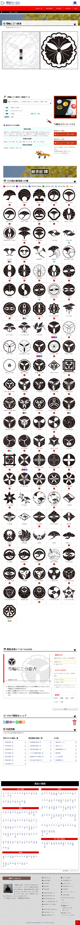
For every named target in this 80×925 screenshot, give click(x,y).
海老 (10, 857)
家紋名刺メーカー (60, 742)
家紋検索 (46, 889)
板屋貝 (3, 857)
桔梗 (15, 820)
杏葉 (65, 800)
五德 (49, 807)
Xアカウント (64, 903)
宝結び (54, 816)
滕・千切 (61, 816)
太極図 (72, 844)
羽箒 (47, 825)
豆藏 (75, 825)
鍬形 (42, 807)
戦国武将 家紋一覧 (49, 893)
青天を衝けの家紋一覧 (36, 760)
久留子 (72, 801)
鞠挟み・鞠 (42, 833)
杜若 (3, 820)
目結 (17, 801)
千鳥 (8, 863)
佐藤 (12, 117)
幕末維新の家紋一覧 (35, 746)
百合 (29, 842)
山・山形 (10, 794)
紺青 (72, 698)
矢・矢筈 (47, 832)
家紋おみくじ (59, 746)
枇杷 (3, 842)
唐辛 (10, 834)
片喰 (10, 820)
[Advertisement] (40, 81)
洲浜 (42, 815)
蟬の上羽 (3, 864)
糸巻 (51, 793)
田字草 (8, 835)
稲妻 (24, 793)
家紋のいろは (13, 2)
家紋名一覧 (39, 8)
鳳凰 (22, 863)
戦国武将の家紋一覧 (35, 742)
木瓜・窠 (19, 802)
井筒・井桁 (44, 845)
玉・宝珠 (51, 816)
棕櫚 (10, 827)
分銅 (58, 825)
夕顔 (24, 842)
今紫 (62, 702)
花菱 (8, 801)
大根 (24, 827)
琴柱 (51, 807)
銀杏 (38, 113)
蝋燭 (54, 831)
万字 (68, 843)
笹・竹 (36, 821)
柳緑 (56, 702)
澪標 (58, 843)
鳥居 (54, 843)
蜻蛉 (15, 863)
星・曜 (8, 794)
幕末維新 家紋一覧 (49, 896)
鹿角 (31, 857)
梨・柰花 (15, 835)
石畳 (47, 843)
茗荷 (17, 842)
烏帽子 (56, 794)
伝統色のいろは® (67, 908)
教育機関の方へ (60, 760)
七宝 (3, 801)
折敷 (61, 793)
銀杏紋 (6, 12)
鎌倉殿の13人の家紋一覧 (37, 756)
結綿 (44, 831)
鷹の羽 (5, 864)
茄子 (17, 834)
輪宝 (51, 831)
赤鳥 (42, 793)
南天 (24, 834)
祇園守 (61, 801)
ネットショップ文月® (68, 915)
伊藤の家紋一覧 (9, 760)
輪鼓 (49, 831)
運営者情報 (66, 895)
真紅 (67, 698)
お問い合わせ (67, 883)
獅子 (34, 857)
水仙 (12, 827)
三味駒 (65, 808)
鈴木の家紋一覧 (9, 746)
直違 (51, 843)
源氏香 (63, 844)
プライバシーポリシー (69, 892)
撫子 (22, 834)
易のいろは (65, 910)
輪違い (24, 802)
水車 (56, 843)
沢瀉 (31, 812)
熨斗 (72, 815)
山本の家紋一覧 (9, 763)
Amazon (73, 115)
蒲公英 (29, 828)
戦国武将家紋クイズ (61, 749)
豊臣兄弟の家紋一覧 (35, 749)
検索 (75, 8)
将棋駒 (54, 808)
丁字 (34, 827)
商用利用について (68, 886)
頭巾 (72, 807)
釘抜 (68, 800)
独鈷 (70, 815)
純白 (56, 698)
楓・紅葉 (34, 813)
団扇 (54, 793)
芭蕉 (29, 834)
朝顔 (10, 812)
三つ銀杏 (23, 101)
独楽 (56, 807)
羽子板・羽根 (75, 817)
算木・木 (63, 808)
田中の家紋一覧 (9, 753)
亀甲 (36, 793)
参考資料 (67, 8)
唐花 (31, 793)
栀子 (24, 820)
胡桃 (29, 820)
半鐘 (51, 800)
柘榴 (5, 827)
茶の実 (31, 828)
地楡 (8, 848)
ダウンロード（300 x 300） (65, 134)
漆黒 (62, 698)
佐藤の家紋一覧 (9, 742)
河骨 (31, 820)
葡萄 (8, 842)
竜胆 (34, 842)
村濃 (15, 801)
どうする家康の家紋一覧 (36, 753)
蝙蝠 (27, 857)
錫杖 (68, 807)
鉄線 (5, 834)
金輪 (49, 800)
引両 (10, 801)
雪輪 (42, 101)
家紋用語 (58, 8)
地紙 (58, 815)
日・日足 (3, 794)
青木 (5, 812)
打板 (63, 815)
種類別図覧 (49, 8)
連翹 (36, 842)
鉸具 (72, 793)
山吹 (22, 842)
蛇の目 (70, 808)
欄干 (61, 843)
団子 (56, 815)
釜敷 (58, 800)
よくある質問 (59, 756)
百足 (24, 863)
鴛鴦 (12, 857)
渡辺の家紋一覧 (9, 756)
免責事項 (65, 889)
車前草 (29, 813)
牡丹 (10, 842)
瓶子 (63, 825)
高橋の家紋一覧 (9, 749)
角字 (70, 843)
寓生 (12, 842)
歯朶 (8, 827)
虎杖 (17, 812)
